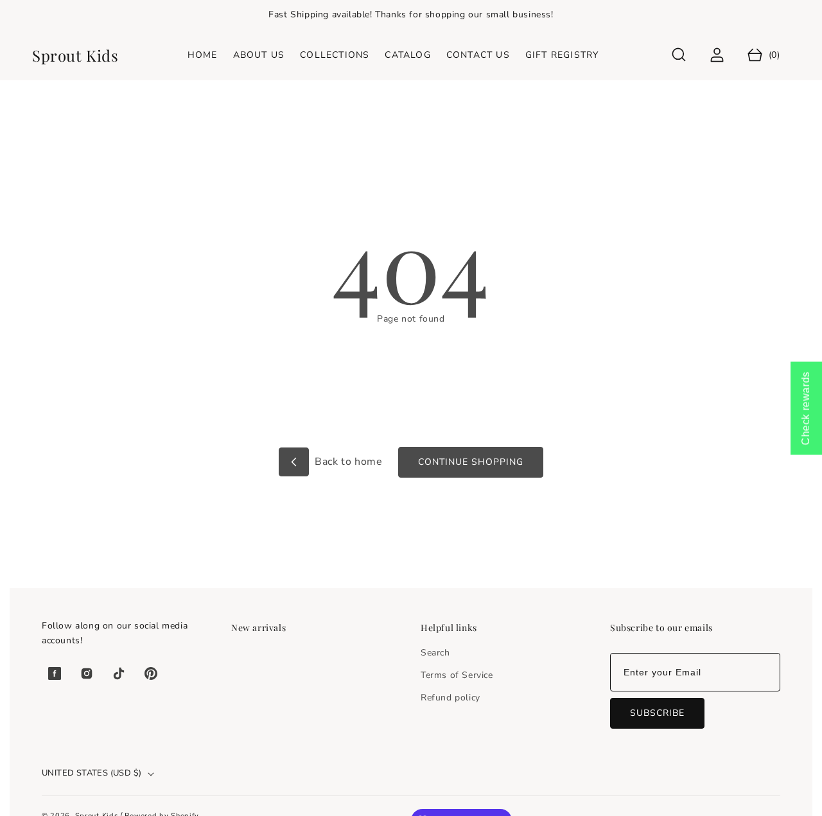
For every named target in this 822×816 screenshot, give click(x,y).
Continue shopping (470, 462)
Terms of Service (457, 675)
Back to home (347, 462)
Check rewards (805, 408)
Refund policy (450, 697)
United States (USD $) (91, 773)
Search (435, 653)
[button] (679, 55)
